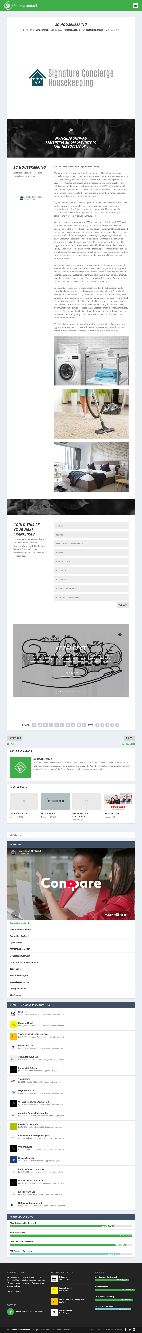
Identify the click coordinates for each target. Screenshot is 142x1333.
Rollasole (23, 1012)
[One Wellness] (13, 1148)
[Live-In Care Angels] (13, 1126)
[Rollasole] (13, 1013)
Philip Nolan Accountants (31, 1169)
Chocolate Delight (20, 813)
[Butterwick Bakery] (13, 1069)
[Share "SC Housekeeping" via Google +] (45, 725)
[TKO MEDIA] (13, 1081)
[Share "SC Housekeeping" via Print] (84, 725)
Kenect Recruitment (20, 956)
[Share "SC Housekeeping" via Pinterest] (56, 725)
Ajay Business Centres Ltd (23, 1223)
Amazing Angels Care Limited (33, 1113)
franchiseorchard (41, 30)
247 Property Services (21, 1251)
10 (81, 691)
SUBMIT (122, 605)
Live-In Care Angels (28, 1124)
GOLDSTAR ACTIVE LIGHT (31, 1181)
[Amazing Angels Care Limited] (13, 1114)
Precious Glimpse (19, 975)
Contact (118, 1329)
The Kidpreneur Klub (29, 1057)
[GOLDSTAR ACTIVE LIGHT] (13, 1182)
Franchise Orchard (19, 936)
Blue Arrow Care (26, 1192)
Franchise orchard (19, 923)
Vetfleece (71, 648)
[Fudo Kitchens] (55, 801)
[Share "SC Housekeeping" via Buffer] (67, 725)
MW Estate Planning (20, 929)
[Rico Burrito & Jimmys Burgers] (13, 1137)
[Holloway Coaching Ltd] (13, 1204)
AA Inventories (17, 1232)
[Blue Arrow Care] (13, 1193)
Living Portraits (18, 989)
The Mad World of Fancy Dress (34, 1034)
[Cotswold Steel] (13, 1024)
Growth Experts (26, 1158)
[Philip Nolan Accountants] (13, 1171)
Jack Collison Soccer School (24, 962)
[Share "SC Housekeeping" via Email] (79, 725)
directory (100, 1329)
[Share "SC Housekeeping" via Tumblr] (51, 725)
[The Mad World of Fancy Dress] (13, 1036)
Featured (68, 30)
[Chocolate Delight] (24, 801)
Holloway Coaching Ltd (30, 1203)
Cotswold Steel (25, 1023)
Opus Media (16, 943)
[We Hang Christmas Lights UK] (13, 1103)
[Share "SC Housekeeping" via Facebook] (34, 725)
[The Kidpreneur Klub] (13, 1058)
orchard (101, 30)
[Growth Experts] (13, 1159)
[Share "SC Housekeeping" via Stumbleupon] (73, 725)
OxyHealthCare (26, 1090)
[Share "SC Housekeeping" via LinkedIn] (62, 725)
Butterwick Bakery (27, 1068)
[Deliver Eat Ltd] (13, 1047)
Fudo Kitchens (49, 813)
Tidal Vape (15, 969)
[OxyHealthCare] (13, 1092)
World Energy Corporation (80, 814)
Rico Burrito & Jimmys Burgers (33, 1135)
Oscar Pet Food (112, 813)
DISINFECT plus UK (20, 949)
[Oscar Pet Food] (118, 801)
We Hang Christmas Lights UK (33, 1102)
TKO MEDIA (24, 1079)
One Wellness (25, 1147)
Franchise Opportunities (84, 30)
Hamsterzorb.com (19, 982)
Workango (15, 995)
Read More (71, 673)
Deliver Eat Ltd (25, 1045)
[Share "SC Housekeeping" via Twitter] (40, 725)
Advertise (109, 1329)
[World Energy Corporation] (86, 801)
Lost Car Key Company (21, 1242)
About (91, 1329)
